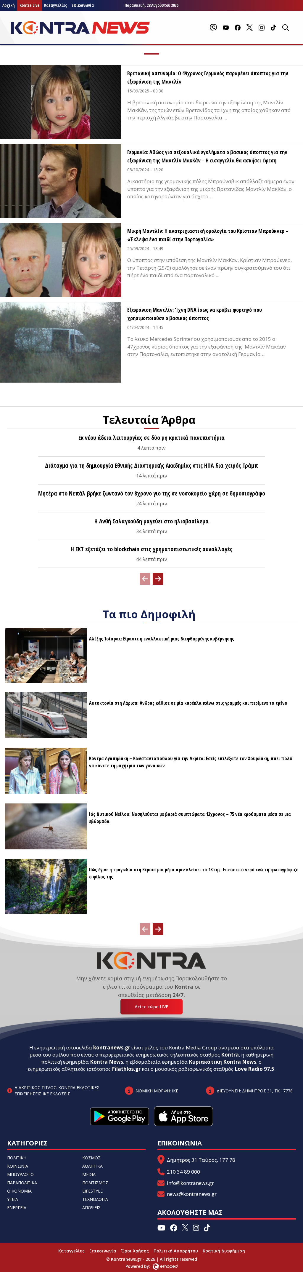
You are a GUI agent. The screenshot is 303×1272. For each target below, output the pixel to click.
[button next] (158, 579)
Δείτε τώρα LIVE (151, 1006)
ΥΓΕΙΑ (12, 1199)
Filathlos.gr (126, 1068)
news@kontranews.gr (192, 1193)
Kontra (230, 1054)
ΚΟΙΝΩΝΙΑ (17, 1166)
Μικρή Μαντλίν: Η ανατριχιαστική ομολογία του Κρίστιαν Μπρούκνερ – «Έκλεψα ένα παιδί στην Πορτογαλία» (207, 235)
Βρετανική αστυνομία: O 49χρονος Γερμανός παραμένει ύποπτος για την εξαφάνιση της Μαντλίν (207, 77)
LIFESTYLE (92, 1191)
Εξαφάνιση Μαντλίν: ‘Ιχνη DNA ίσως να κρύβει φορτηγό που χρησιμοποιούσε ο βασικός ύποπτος (194, 314)
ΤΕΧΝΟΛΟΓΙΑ (95, 1199)
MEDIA (89, 1174)
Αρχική (8, 5)
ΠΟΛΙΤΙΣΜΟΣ (95, 1182)
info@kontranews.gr (190, 1183)
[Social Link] (213, 27)
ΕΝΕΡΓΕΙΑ (16, 1207)
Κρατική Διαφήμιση (224, 1251)
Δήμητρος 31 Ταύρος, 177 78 (201, 1159)
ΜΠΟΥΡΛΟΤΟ (20, 1174)
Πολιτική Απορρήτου (176, 1251)
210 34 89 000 (183, 1171)
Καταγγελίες (55, 5)
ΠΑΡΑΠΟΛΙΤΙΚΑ (22, 1182)
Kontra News (106, 1061)
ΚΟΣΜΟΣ (91, 1158)
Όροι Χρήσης (135, 1251)
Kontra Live (29, 5)
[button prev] (145, 579)
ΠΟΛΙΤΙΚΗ (16, 1158)
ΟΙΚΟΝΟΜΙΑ (19, 1191)
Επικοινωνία (83, 5)
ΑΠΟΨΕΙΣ (91, 1207)
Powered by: (144, 1266)
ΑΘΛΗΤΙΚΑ (92, 1166)
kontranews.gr (111, 1047)
